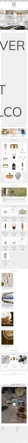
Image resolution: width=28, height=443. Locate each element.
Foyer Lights (5, 147)
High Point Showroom (15, 384)
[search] (26, 9)
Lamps (22, 167)
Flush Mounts (5, 167)
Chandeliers (5, 157)
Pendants (22, 147)
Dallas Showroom (6, 384)
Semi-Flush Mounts (14, 147)
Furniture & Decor (18, 176)
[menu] (1, 9)
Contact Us (2, 428)
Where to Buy (17, 428)
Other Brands (3, 429)
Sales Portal (17, 429)
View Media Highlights (14, 350)
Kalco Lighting (5, 219)
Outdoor (14, 167)
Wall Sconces (14, 157)
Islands (22, 157)
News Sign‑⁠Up (26, 0)
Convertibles (9, 176)
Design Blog (17, 431)
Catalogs (17, 430)
